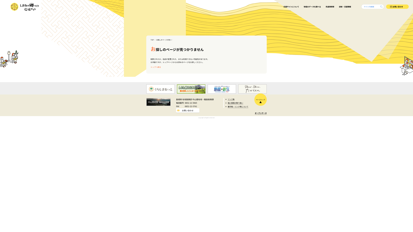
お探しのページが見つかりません (165, 40)
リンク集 (231, 99)
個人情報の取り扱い (235, 103)
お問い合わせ (187, 110)
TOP (152, 40)
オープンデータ (261, 113)
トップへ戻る (156, 67)
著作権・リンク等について (238, 106)
